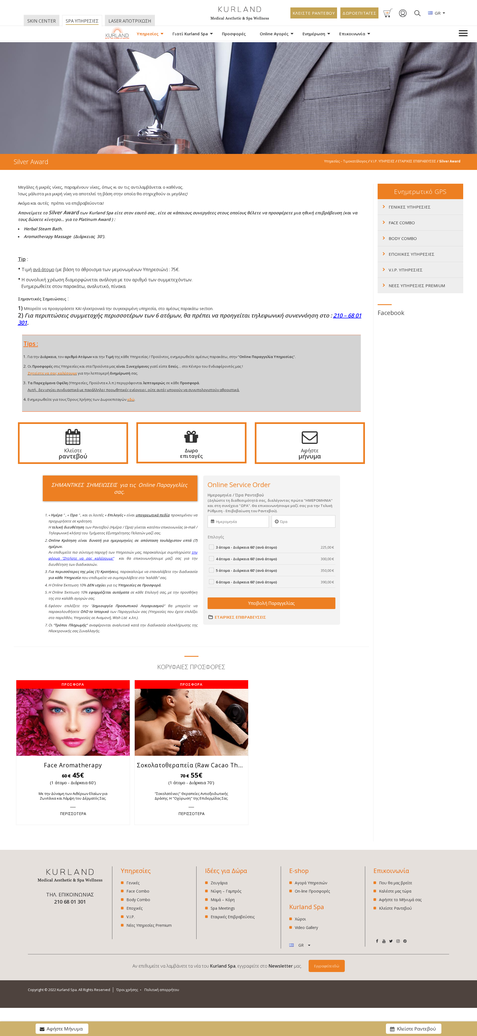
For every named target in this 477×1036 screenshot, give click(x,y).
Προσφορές (234, 33)
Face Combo (137, 891)
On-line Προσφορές (312, 891)
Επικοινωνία (352, 33)
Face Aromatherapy (73, 765)
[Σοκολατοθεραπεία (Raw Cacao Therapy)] (191, 718)
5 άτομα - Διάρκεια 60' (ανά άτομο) (275, 570)
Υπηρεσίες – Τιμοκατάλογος (345, 161)
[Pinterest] (405, 941)
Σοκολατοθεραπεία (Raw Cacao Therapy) (192, 765)
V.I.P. (130, 916)
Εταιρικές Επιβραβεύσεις (233, 916)
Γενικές (132, 883)
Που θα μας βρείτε (395, 883)
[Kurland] (240, 19)
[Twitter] (391, 941)
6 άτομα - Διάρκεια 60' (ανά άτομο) (275, 582)
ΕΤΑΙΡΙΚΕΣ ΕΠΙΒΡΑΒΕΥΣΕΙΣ (417, 161)
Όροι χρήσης (127, 989)
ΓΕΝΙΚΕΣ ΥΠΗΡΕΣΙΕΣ (410, 207)
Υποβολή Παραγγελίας (271, 603)
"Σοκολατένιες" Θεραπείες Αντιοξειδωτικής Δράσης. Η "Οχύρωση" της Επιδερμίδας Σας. (191, 796)
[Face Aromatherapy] (73, 718)
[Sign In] (403, 16)
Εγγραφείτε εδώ (326, 965)
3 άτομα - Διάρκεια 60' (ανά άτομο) (275, 547)
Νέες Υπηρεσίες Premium (149, 925)
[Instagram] (398, 941)
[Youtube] (384, 941)
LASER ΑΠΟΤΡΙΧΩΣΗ (129, 21)
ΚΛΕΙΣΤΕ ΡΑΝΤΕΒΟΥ (314, 13)
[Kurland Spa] (117, 33)
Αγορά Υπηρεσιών (311, 883)
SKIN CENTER (41, 21)
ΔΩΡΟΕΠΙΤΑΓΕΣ (359, 13)
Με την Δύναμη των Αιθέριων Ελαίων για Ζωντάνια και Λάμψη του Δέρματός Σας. (73, 796)
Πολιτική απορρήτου (161, 989)
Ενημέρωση (314, 33)
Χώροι (300, 919)
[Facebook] (377, 941)
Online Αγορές (274, 33)
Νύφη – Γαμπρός (226, 891)
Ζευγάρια (219, 883)
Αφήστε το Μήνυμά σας (400, 899)
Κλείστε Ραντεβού (395, 908)
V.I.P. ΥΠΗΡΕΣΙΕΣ (382, 161)
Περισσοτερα (73, 813)
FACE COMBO (402, 222)
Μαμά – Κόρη (223, 899)
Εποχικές (134, 908)
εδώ (130, 399)
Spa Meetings (223, 908)
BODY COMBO (403, 238)
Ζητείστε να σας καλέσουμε (52, 373)
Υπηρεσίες (147, 33)
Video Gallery (306, 927)
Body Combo (138, 899)
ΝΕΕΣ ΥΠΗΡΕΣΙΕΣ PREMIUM (417, 285)
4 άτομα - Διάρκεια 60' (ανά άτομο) (275, 558)
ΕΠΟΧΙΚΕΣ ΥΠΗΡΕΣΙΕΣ (411, 254)
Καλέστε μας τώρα (395, 891)
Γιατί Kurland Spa (190, 33)
